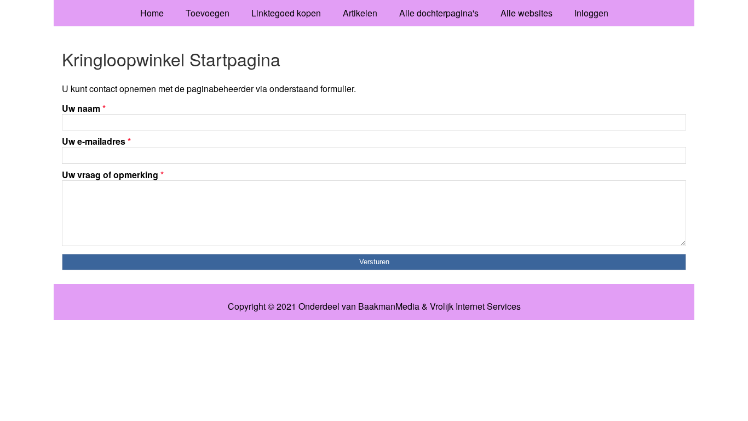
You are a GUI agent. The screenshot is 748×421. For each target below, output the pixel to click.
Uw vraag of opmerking (113, 174)
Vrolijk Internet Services (475, 306)
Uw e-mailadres (96, 141)
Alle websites (526, 13)
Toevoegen (207, 13)
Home (152, 13)
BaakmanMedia (388, 306)
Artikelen (360, 13)
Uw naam (84, 108)
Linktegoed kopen (286, 13)
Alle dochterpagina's (439, 13)
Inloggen (591, 13)
